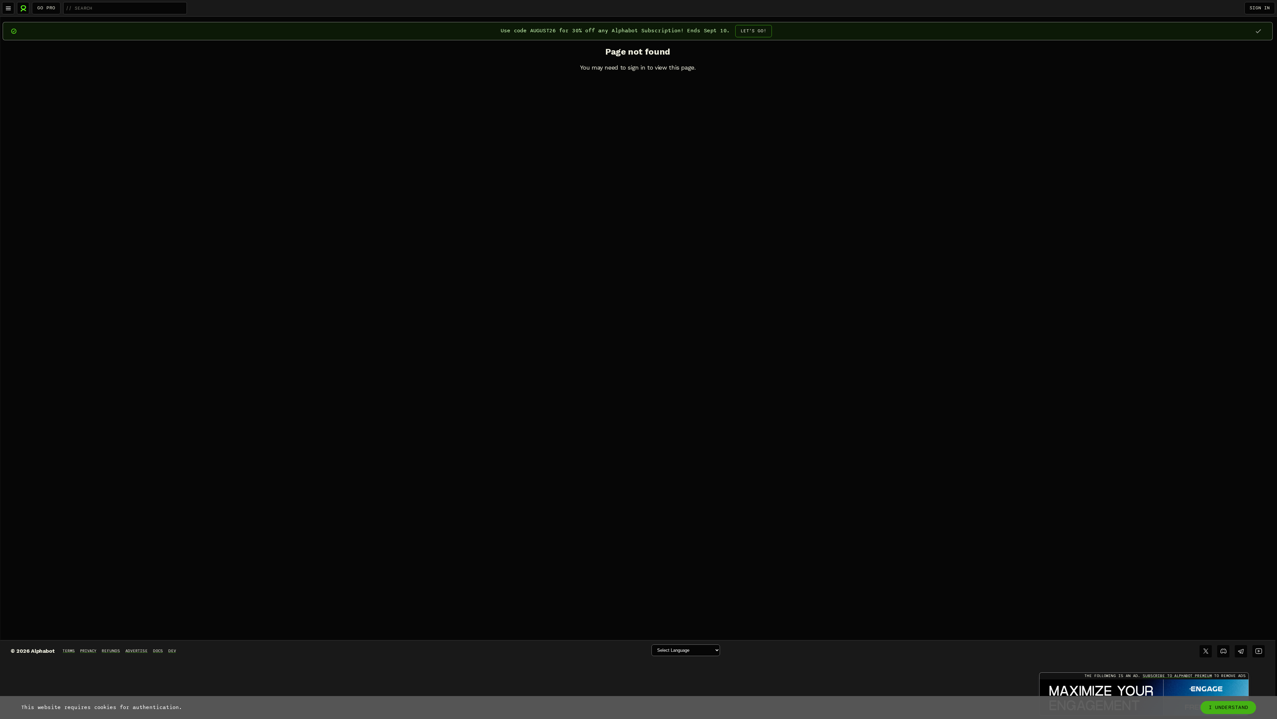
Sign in (1260, 8)
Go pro (46, 8)
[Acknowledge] (1258, 31)
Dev (172, 650)
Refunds (111, 650)
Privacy (88, 650)
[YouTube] (1258, 651)
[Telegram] (1241, 651)
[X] (1206, 651)
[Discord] (1223, 651)
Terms (69, 650)
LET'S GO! (754, 31)
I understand (1228, 707)
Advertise (136, 650)
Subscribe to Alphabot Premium (1177, 675)
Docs (158, 650)
